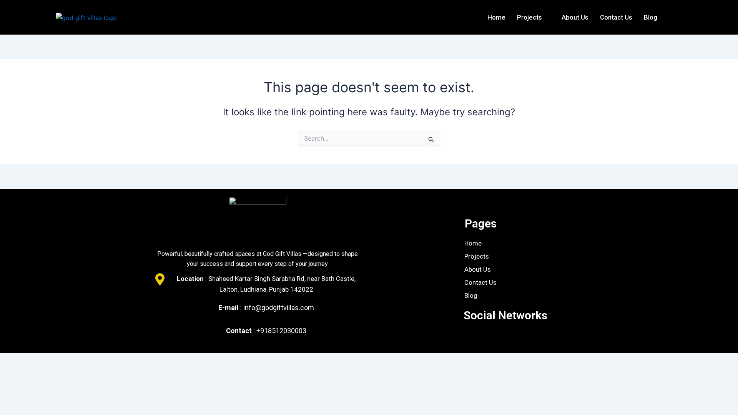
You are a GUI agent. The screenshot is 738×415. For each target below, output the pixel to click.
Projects (529, 17)
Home (496, 17)
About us (575, 17)
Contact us (616, 17)
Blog (650, 17)
